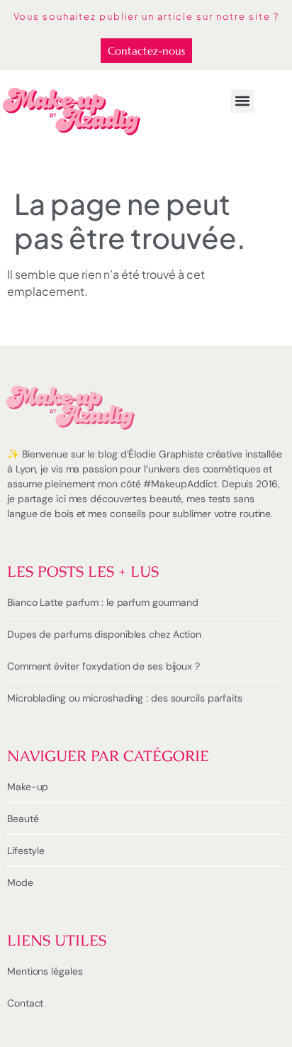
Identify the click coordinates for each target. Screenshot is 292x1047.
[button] (242, 101)
